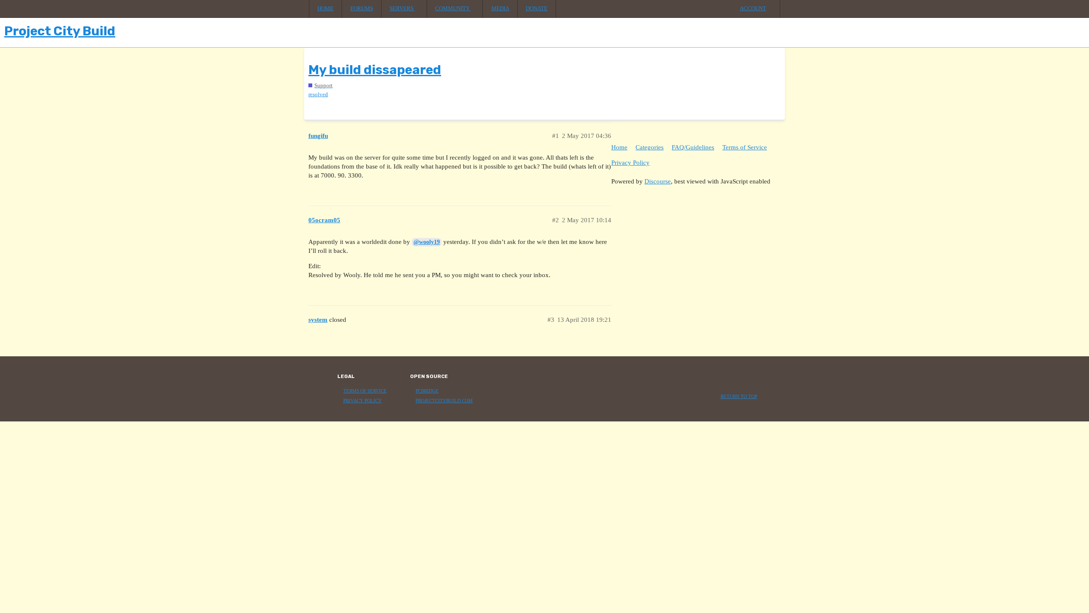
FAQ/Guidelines (693, 147)
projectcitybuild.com (444, 400)
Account (753, 8)
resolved (318, 94)
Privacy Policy (630, 162)
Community (453, 8)
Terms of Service (744, 147)
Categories (650, 147)
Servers (402, 8)
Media (500, 8)
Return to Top (739, 396)
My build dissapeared (374, 69)
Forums (362, 8)
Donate (536, 8)
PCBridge (427, 391)
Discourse (657, 181)
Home (325, 8)
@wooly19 (426, 242)
